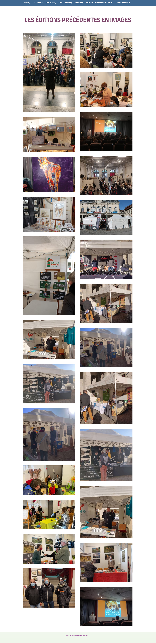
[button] (38, 3)
